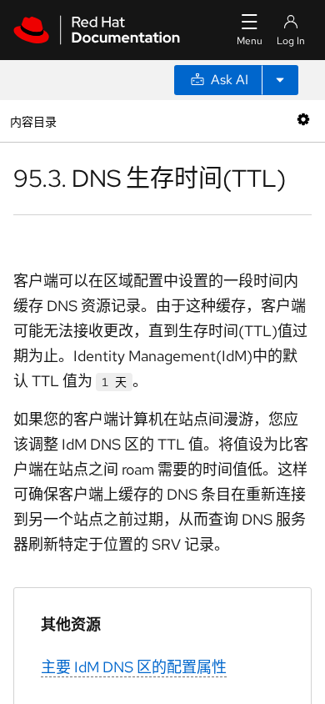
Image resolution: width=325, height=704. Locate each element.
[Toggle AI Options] (280, 80)
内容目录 (33, 120)
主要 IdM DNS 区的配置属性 (134, 666)
